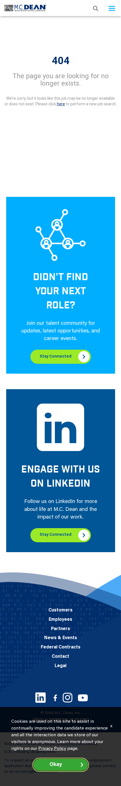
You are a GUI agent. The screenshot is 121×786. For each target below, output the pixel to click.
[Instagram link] (67, 697)
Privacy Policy (52, 748)
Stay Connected (55, 357)
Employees (60, 619)
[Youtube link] (83, 698)
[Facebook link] (55, 698)
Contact (60, 656)
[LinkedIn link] (40, 698)
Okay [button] (56, 764)
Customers (60, 610)
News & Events (60, 638)
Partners (60, 629)
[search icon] (95, 8)
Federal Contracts (60, 647)
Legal (60, 666)
